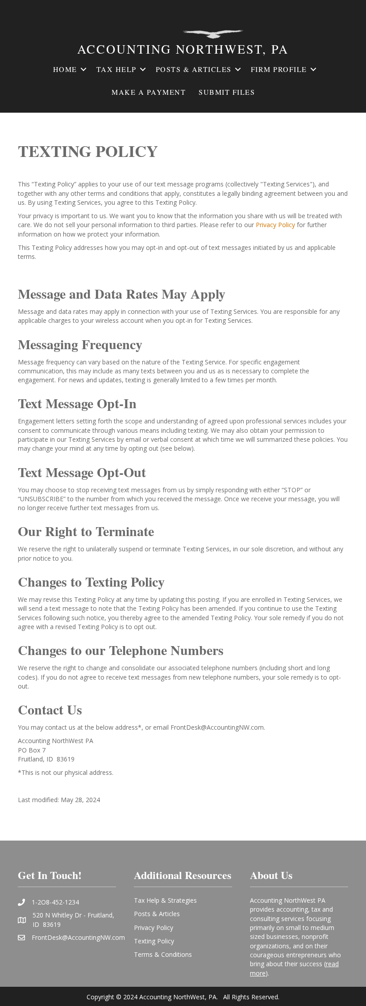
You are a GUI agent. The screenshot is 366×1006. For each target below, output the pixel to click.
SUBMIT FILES (227, 92)
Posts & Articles (157, 913)
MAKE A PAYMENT (149, 92)
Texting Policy (154, 941)
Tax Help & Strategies (165, 900)
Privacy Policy (275, 224)
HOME (65, 69)
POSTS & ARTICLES (194, 69)
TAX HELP (116, 69)
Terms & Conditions (163, 954)
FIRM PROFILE (279, 69)
